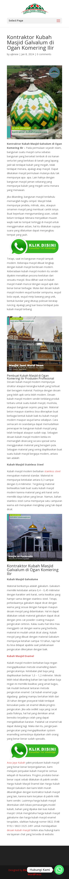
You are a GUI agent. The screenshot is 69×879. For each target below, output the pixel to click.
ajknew (14, 54)
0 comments (44, 54)
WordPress (34, 874)
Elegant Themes (33, 870)
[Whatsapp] (59, 870)
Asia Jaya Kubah (16, 762)
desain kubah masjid (18, 830)
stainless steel (52, 471)
